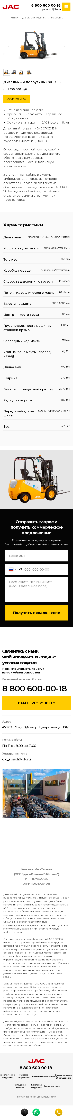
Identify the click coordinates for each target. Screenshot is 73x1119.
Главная (14, 17)
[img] (24, 1112)
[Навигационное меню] (66, 6)
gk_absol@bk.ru (51, 9)
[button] (16, 99)
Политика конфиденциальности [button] (36, 1096)
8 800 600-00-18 (34, 688)
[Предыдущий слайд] (9, 47)
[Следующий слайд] (64, 47)
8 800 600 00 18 (46, 5)
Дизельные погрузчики (34, 17)
